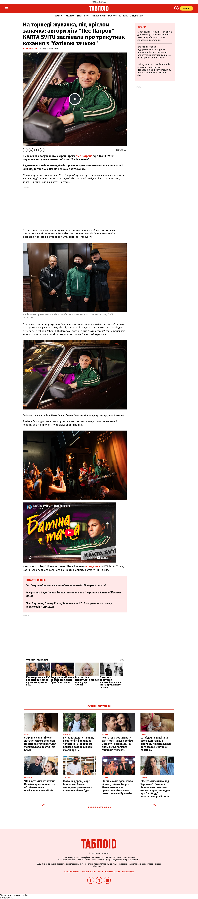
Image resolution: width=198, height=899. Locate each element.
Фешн (79, 16)
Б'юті (86, 16)
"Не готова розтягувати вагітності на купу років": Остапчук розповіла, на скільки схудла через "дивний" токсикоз (117, 743)
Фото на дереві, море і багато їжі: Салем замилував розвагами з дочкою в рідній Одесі (77, 786)
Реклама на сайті (72, 872)
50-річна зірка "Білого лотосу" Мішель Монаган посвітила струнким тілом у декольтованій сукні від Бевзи (40, 743)
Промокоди (128, 872)
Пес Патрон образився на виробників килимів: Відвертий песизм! (66, 585)
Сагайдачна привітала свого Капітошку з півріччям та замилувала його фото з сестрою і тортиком (155, 743)
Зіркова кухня (98, 16)
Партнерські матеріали (109, 872)
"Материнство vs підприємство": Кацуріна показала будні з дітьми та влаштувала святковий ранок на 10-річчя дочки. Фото (154, 52)
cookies (25, 895)
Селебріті (59, 16)
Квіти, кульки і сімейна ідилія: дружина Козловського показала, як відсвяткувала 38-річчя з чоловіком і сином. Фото (154, 70)
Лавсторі (112, 16)
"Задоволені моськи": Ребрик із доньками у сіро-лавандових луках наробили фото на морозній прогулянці (154, 35)
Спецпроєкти (136, 16)
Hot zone (123, 16)
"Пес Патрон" (84, 156)
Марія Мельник (30, 49)
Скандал (70, 16)
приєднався (92, 566)
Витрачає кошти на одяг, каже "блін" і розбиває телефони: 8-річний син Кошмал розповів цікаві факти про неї (78, 743)
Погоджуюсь (6, 897)
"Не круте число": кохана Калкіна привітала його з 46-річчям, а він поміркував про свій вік (39, 786)
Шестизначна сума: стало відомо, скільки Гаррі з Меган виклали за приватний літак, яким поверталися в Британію (117, 787)
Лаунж (141, 27)
